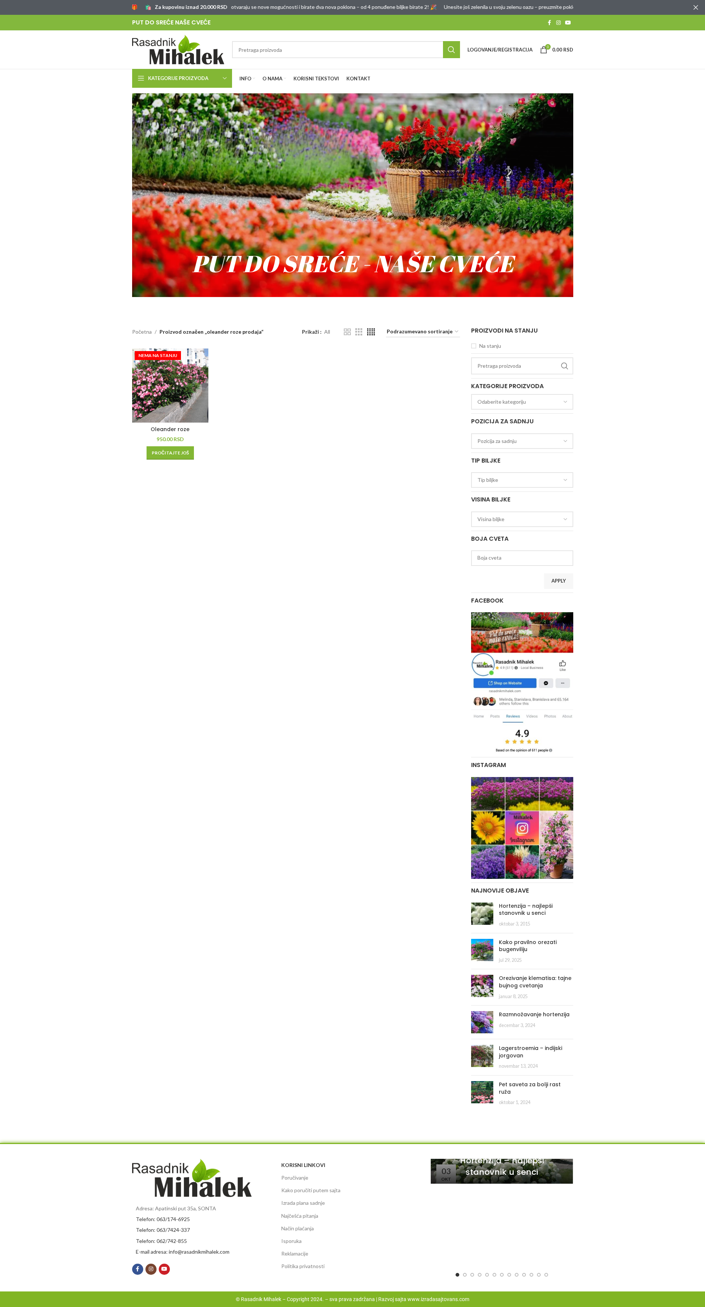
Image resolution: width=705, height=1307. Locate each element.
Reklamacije (294, 1253)
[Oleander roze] (170, 386)
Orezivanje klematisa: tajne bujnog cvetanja (535, 981)
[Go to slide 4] (479, 1275)
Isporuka (291, 1241)
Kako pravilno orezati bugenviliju (528, 945)
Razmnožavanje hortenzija (534, 1014)
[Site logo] (178, 49)
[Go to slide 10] (524, 1275)
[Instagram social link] (558, 23)
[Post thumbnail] (482, 915)
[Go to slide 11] (531, 1275)
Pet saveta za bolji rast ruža (530, 1088)
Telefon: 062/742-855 (161, 1241)
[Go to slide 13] (546, 1275)
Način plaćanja (297, 1228)
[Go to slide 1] (457, 1275)
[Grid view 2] (347, 332)
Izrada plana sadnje (303, 1203)
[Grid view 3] (358, 332)
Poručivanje (294, 1177)
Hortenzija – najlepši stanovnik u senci (526, 909)
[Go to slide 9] (516, 1275)
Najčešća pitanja (299, 1216)
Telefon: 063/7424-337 (163, 1230)
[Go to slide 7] (502, 1275)
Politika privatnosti (303, 1266)
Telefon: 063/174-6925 (163, 1219)
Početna (142, 332)
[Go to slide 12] (539, 1275)
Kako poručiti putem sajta (310, 1190)
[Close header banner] (695, 7)
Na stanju (490, 346)
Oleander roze (170, 429)
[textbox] (522, 402)
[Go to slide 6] (494, 1275)
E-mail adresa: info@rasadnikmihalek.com (182, 1251)
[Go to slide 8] (509, 1275)
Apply (558, 581)
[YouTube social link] (568, 23)
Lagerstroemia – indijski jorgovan (530, 1051)
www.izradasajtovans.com (438, 1299)
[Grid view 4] (371, 332)
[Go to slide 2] (465, 1275)
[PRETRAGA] (451, 49)
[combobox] (522, 402)
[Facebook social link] (549, 23)
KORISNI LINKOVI (303, 1165)
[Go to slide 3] (472, 1275)
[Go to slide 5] (487, 1275)
